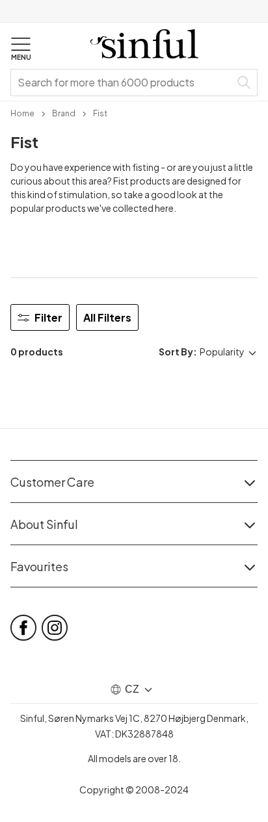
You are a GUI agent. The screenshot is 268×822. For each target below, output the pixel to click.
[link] (22, 112)
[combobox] (123, 83)
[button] (20, 49)
